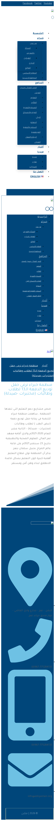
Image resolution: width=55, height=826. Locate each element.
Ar (48, 352)
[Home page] (52, 366)
